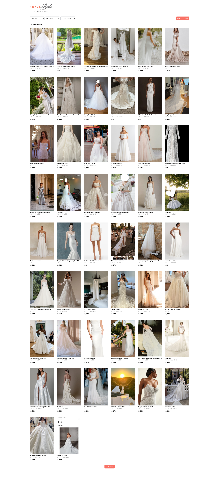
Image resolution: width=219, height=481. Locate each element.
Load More (109, 466)
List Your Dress (182, 18)
